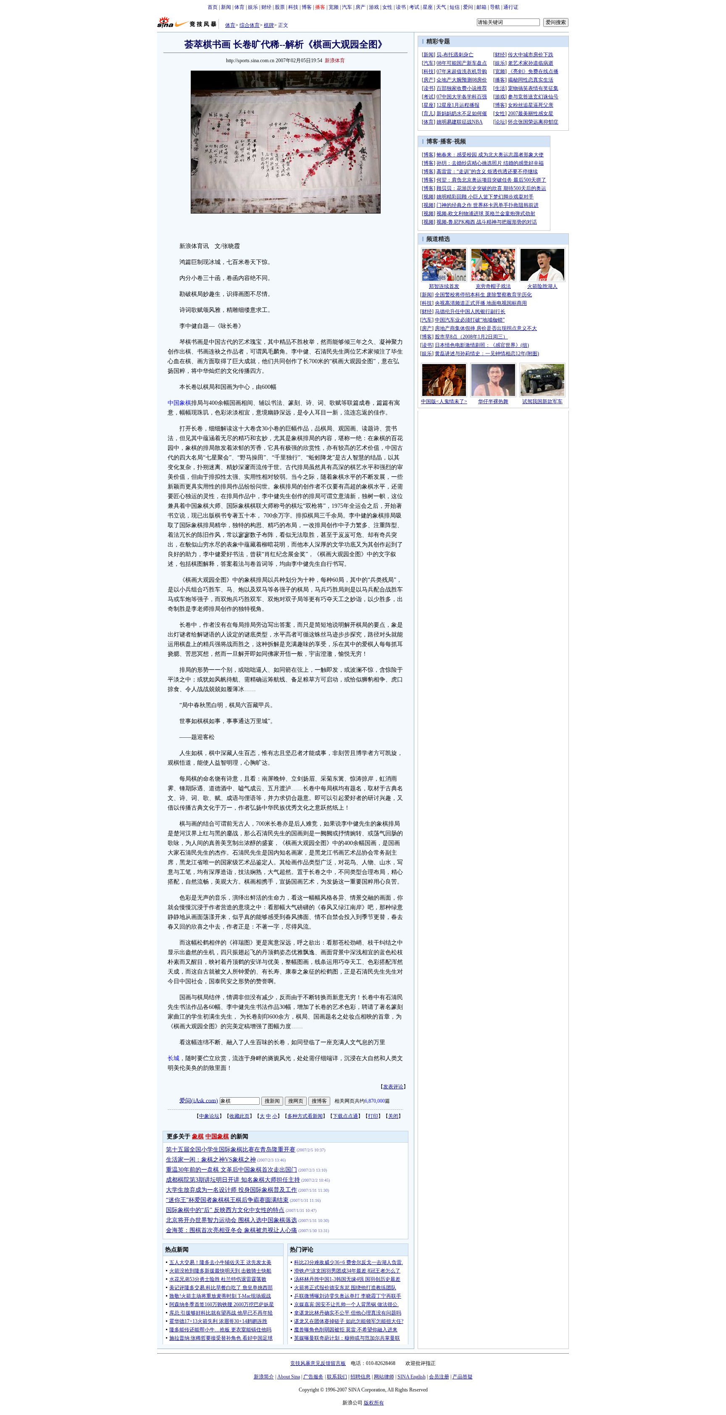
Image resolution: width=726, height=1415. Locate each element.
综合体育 (249, 25)
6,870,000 (375, 1101)
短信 (455, 7)
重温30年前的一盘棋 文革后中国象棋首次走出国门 (231, 1170)
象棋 (198, 1136)
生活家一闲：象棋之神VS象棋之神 (211, 1159)
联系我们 (337, 1377)
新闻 (226, 7)
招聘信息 (360, 1377)
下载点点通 (345, 1116)
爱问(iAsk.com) (198, 1100)
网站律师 (384, 1377)
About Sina (288, 1377)
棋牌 (269, 25)
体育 (239, 7)
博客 (307, 7)
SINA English (411, 1377)
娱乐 (253, 7)
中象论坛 (209, 1116)
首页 (213, 7)
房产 (360, 7)
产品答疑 (462, 1377)
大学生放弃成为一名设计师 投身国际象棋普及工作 (231, 1190)
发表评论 (393, 1087)
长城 (173, 1058)
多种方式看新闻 (305, 1116)
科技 (293, 7)
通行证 (510, 7)
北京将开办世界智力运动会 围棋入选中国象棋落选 (231, 1220)
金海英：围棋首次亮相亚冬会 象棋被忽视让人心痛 (231, 1230)
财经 (266, 7)
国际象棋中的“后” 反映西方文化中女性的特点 (225, 1210)
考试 (414, 7)
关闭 (393, 1116)
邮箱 (481, 7)
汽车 (347, 7)
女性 (387, 7)
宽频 (334, 7)
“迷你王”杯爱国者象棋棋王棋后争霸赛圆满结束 (227, 1200)
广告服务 (313, 1377)
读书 (401, 7)
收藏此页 (239, 1116)
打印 (373, 1116)
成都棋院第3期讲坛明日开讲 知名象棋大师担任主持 (233, 1180)
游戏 (374, 7)
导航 (495, 7)
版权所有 (374, 1403)
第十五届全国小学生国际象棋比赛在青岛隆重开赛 (230, 1149)
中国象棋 (179, 403)
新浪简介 (264, 1377)
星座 (428, 7)
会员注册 (439, 1377)
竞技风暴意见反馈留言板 (318, 1363)
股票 (280, 7)
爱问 (468, 7)
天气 (441, 7)
